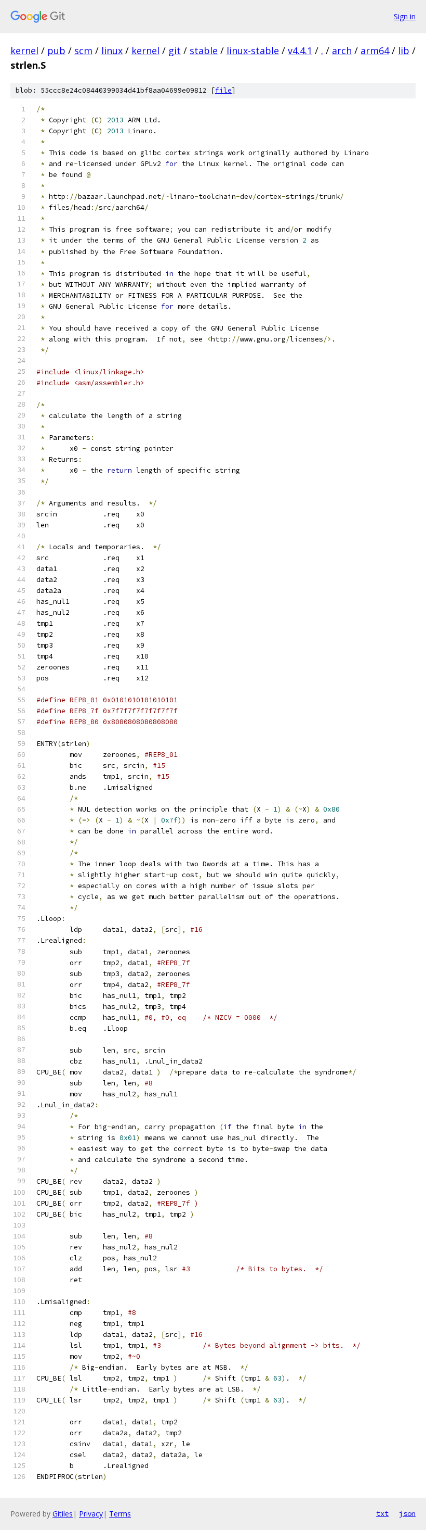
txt (382, 1513)
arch (342, 50)
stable (204, 50)
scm (83, 50)
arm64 (375, 50)
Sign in (405, 16)
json (407, 1513)
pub (56, 50)
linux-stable (253, 50)
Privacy (91, 1514)
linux (112, 50)
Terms (120, 1514)
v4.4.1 (300, 50)
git (174, 50)
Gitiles (62, 1514)
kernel (24, 50)
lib (403, 50)
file (223, 90)
